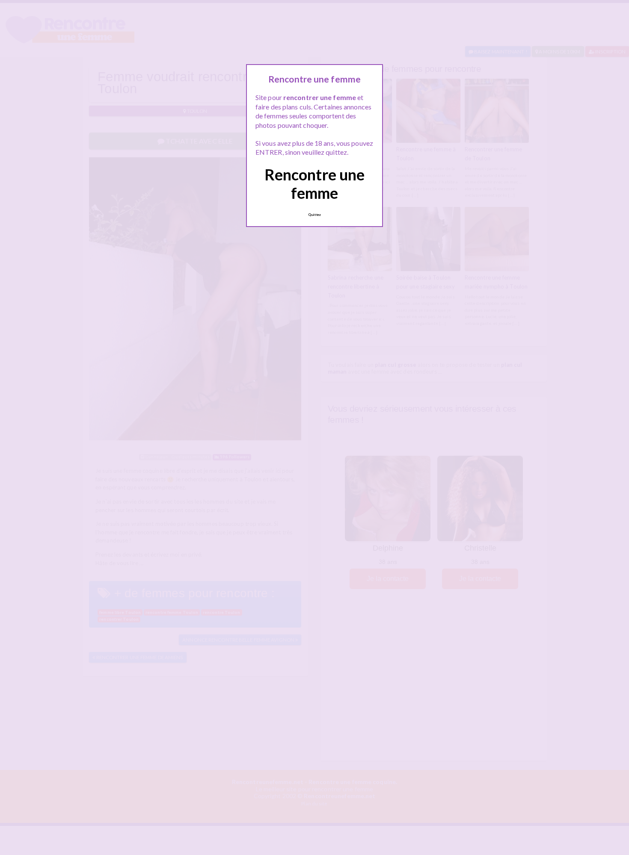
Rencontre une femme (314, 183)
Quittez (314, 214)
